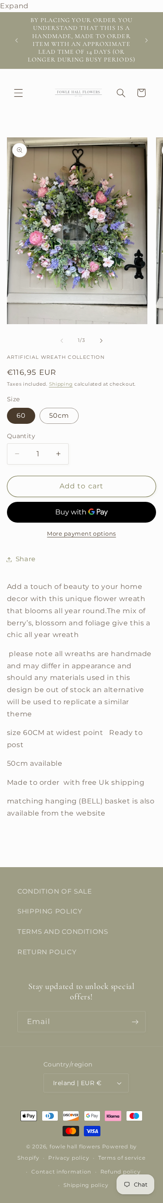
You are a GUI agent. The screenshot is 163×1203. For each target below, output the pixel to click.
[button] (18, 93)
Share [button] (26, 559)
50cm (59, 415)
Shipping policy (85, 1185)
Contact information (61, 1172)
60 (21, 415)
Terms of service (122, 1158)
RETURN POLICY (47, 952)
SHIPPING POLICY (49, 911)
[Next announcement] (146, 40)
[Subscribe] (135, 1021)
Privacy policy (68, 1158)
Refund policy (120, 1172)
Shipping (61, 384)
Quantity (21, 435)
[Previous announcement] (16, 40)
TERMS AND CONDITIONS (62, 932)
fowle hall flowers (75, 1147)
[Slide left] (61, 340)
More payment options (81, 533)
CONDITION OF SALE (54, 891)
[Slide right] (101, 340)
